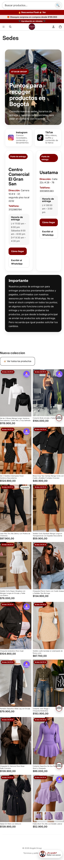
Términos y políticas (32, 853)
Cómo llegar (17, 251)
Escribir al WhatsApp (17, 262)
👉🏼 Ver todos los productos (17, 361)
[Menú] (3, 26)
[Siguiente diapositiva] (28, 392)
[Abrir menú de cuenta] (53, 26)
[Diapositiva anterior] (2, 392)
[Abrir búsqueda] (10, 26)
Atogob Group (36, 848)
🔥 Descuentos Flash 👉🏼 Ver (32, 12)
